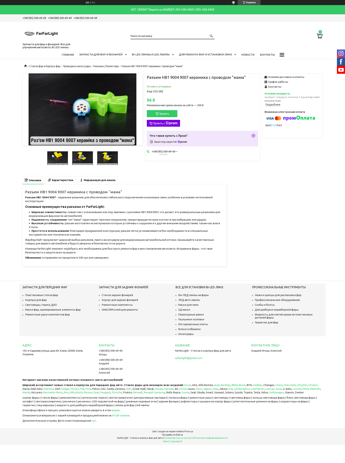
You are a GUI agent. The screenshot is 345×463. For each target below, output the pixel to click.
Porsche (117, 392)
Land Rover (257, 388)
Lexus (278, 388)
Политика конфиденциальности (211, 438)
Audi (217, 385)
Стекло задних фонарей (117, 295)
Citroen (313, 385)
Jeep (215, 388)
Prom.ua (188, 431)
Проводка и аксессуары (77, 66)
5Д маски (184, 309)
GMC (129, 388)
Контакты (267, 54)
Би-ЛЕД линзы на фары (193, 295)
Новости (247, 54)
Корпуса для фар (36, 299)
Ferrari (74, 388)
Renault (138, 392)
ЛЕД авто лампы (189, 299)
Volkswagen (276, 392)
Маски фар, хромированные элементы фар (53, 309)
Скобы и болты (265, 304)
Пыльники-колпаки (191, 319)
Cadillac (257, 385)
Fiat (82, 388)
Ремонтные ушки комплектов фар (47, 314)
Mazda (26, 392)
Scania (185, 392)
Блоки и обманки (189, 329)
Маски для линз (188, 304)
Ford (88, 388)
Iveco (199, 388)
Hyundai (169, 388)
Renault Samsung (154, 392)
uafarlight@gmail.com (188, 358)
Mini (66, 392)
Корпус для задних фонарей (120, 299)
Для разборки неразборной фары (276, 309)
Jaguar (207, 388)
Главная (68, 54)
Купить (164, 113)
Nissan (88, 392)
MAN (306, 388)
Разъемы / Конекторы (106, 66)
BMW (234, 385)
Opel (96, 392)
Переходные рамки (191, 314)
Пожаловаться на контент (178, 438)
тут (94, 420)
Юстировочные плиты (193, 324)
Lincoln (297, 388)
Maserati (315, 388)
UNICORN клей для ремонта (120, 309)
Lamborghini (242, 388)
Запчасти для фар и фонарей (100, 54)
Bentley (225, 385)
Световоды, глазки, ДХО (41, 304)
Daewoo (48, 388)
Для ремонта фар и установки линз (205, 54)
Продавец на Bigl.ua (172, 434)
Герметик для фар (266, 322)
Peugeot (105, 392)
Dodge (65, 388)
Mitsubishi (76, 392)
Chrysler (302, 385)
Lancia (269, 388)
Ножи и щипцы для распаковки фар (278, 295)
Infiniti (183, 388)
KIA (230, 388)
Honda (159, 388)
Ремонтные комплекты (117, 304)
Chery (278, 385)
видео (116, 410)
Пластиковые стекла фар (41, 295)
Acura (187, 385)
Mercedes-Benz (53, 392)
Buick (242, 385)
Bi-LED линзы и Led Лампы (150, 54)
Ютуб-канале (121, 415)
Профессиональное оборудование (277, 299)
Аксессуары (186, 333)
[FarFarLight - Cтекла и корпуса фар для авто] (40, 31)
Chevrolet (290, 385)
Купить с (159, 123)
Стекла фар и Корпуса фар (44, 66)
